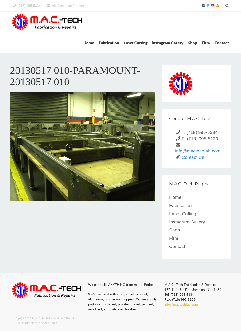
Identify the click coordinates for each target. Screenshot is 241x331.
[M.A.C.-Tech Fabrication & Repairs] (47, 22)
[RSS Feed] (217, 5)
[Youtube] (213, 5)
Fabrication (109, 42)
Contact (221, 42)
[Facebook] (203, 5)
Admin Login (49, 323)
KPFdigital (31, 323)
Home (88, 42)
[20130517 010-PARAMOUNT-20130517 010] (82, 146)
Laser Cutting (135, 42)
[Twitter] (208, 5)
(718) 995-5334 (29, 6)
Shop (192, 42)
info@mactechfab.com (68, 6)
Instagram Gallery (167, 42)
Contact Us (193, 157)
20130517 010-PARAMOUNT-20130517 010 (75, 76)
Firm (206, 42)
